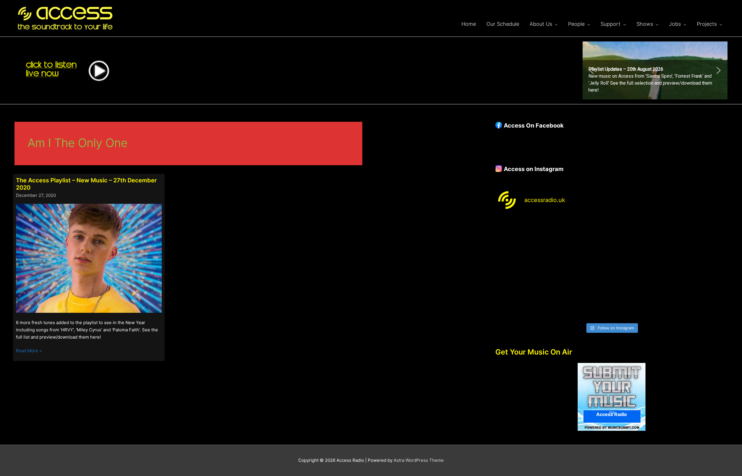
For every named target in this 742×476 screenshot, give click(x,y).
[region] (655, 70)
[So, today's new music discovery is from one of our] (700, 234)
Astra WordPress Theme (419, 460)
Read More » (29, 351)
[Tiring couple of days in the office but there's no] (582, 302)
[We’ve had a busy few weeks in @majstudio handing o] (523, 234)
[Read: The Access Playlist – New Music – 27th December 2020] (89, 258)
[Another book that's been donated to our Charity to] (582, 268)
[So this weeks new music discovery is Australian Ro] (700, 268)
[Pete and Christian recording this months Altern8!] (641, 234)
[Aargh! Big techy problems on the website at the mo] (582, 234)
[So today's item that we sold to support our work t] (641, 268)
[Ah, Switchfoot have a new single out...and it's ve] (523, 268)
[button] (655, 70)
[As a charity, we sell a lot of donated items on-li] (523, 302)
